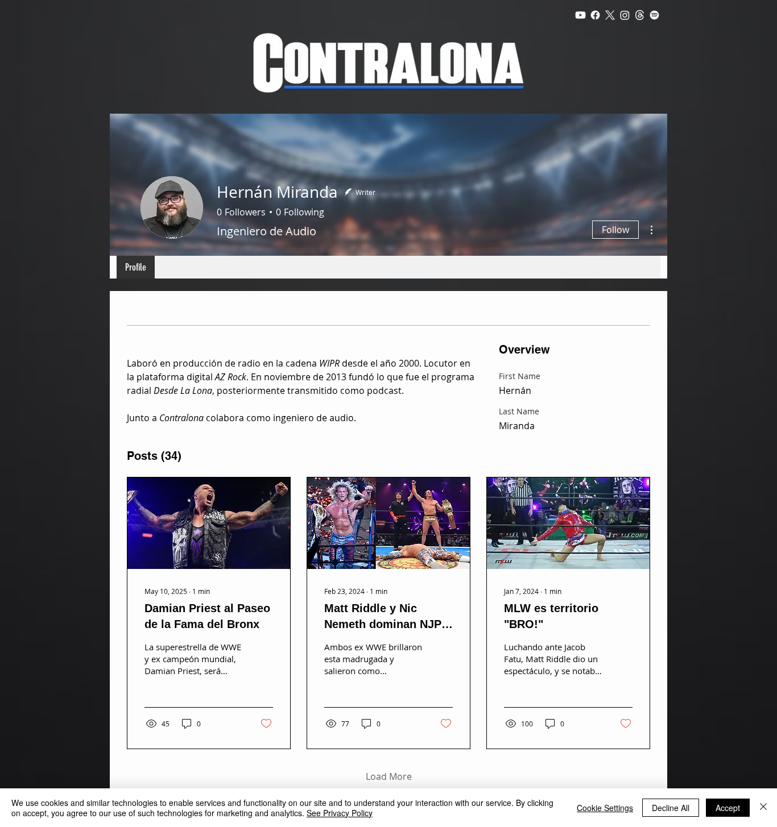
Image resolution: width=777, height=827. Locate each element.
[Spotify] (654, 15)
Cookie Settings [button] (605, 807)
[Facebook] (595, 15)
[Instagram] (625, 15)
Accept (728, 807)
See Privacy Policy (340, 812)
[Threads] (640, 15)
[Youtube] (580, 15)
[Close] (763, 807)
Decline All (670, 807)
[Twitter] (610, 15)
